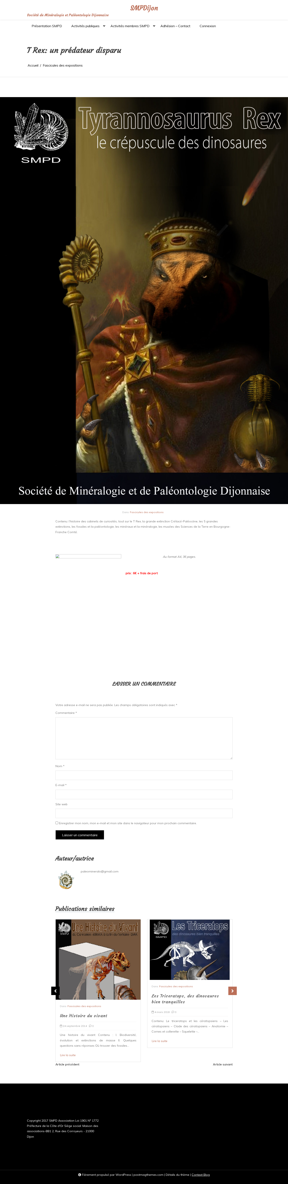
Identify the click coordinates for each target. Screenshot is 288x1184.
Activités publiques (85, 26)
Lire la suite (68, 1041)
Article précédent (67, 1064)
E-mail (61, 785)
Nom (60, 766)
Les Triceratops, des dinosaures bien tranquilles (93, 998)
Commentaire (66, 713)
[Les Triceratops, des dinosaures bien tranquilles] (98, 949)
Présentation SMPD (47, 26)
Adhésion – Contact (175, 26)
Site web (61, 804)
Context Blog (201, 1175)
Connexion (208, 26)
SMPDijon (144, 8)
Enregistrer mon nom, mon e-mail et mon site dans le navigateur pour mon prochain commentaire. (128, 823)
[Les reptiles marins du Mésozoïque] (189, 959)
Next (232, 991)
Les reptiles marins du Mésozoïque (188, 1015)
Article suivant (223, 1064)
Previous (55, 991)
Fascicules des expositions (147, 512)
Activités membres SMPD (129, 26)
